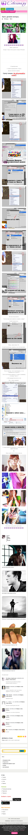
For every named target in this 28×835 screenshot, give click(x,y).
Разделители (5, 761)
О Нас (3, 781)
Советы (18, 11)
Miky (7, 729)
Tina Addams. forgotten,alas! (11, 678)
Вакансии (4, 793)
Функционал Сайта (6, 760)
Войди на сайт (5, 740)
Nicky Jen (8, 722)
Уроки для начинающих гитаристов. (8, 670)
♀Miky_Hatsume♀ (9, 694)
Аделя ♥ (7, 708)
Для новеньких (6, 767)
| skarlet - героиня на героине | (8, 539)
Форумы (4, 813)
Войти (3, 9)
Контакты (4, 779)
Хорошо (14, 833)
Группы (3, 811)
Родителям (4, 791)
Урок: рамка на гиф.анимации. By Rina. (9, 593)
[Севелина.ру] (14, 6)
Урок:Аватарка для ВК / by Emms (8, 567)
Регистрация (10, 9)
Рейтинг (4, 765)
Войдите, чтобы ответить (11, 679)
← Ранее (20, 736)
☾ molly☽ (8, 715)
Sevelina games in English (7, 800)
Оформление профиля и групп (9, 763)
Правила (4, 783)
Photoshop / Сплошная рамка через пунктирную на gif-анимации (14, 619)
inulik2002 (8, 686)
